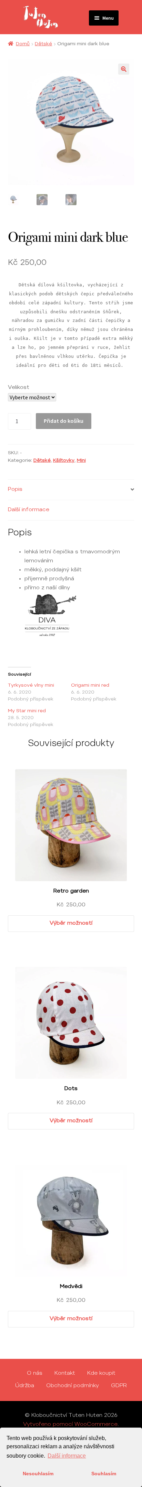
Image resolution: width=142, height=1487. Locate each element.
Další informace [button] (67, 1456)
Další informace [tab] (28, 510)
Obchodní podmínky (72, 1386)
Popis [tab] (15, 489)
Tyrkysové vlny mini (31, 685)
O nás (34, 1373)
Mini (81, 460)
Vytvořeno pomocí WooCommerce (70, 1424)
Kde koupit (101, 1373)
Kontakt (64, 1373)
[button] (123, 69)
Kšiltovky (63, 460)
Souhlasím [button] (103, 1473)
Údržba (24, 1386)
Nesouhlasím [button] (38, 1473)
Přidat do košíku (63, 420)
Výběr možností (71, 923)
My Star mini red (27, 711)
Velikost (18, 387)
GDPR (119, 1386)
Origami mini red (90, 685)
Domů (23, 44)
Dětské (43, 44)
